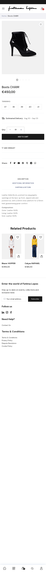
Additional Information (23, 183)
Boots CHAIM (10, 87)
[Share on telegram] (31, 163)
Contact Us (6, 325)
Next (41, 254)
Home (4, 16)
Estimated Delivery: (14, 118)
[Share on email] (18, 163)
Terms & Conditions (9, 337)
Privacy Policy (7, 340)
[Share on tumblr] (26, 163)
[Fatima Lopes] (22, 8)
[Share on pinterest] (22, 163)
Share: (4, 163)
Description (23, 179)
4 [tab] (26, 80)
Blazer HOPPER (8, 263)
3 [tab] (23, 80)
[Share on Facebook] (10, 163)
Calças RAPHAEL (32, 263)
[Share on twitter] (14, 163)
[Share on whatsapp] (35, 163)
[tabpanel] (23, 47)
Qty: (4, 129)
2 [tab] (20, 80)
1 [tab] (17, 80)
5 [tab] (29, 80)
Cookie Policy (7, 346)
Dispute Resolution (9, 343)
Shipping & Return (23, 187)
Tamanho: (6, 101)
